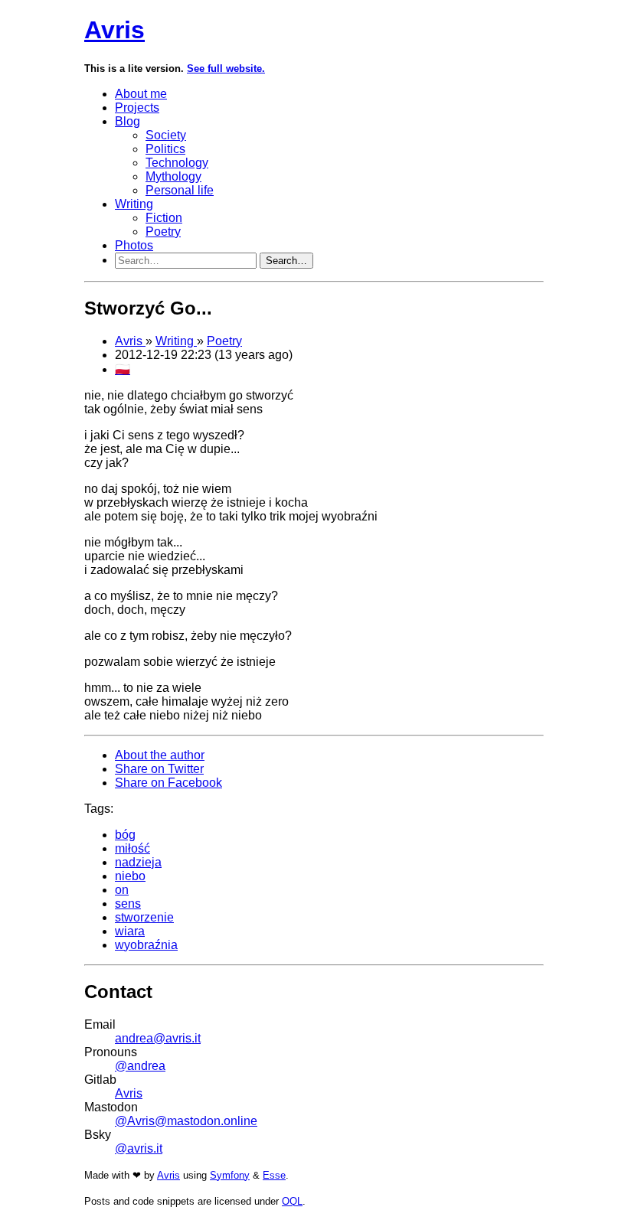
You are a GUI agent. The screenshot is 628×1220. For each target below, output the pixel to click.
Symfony (230, 1175)
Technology (177, 162)
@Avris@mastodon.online (186, 1120)
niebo (130, 875)
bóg (125, 834)
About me (141, 93)
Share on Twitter (159, 768)
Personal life (180, 190)
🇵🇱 (122, 369)
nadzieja (138, 862)
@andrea (140, 1065)
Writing (134, 203)
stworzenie (144, 917)
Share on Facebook (168, 782)
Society (166, 135)
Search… (286, 260)
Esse (274, 1175)
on (122, 889)
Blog (127, 121)
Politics (165, 148)
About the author (159, 755)
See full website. (226, 68)
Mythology (173, 176)
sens (128, 903)
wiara (130, 931)
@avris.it (138, 1148)
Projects (137, 107)
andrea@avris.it (158, 1038)
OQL (292, 1201)
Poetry (163, 231)
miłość (132, 848)
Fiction (164, 217)
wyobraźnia (146, 944)
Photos (134, 245)
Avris (114, 30)
